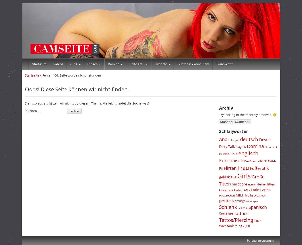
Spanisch (257, 207)
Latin (255, 189)
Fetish (272, 161)
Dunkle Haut (228, 154)
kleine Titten (265, 184)
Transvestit (224, 64)
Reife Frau (137, 64)
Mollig (249, 195)
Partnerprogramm (260, 240)
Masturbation (227, 195)
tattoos (241, 213)
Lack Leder (234, 190)
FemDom (250, 161)
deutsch (249, 139)
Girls (74, 64)
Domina (114, 64)
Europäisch (231, 160)
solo (245, 207)
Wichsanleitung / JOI (234, 225)
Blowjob (234, 140)
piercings (238, 201)
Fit (221, 168)
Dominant (271, 147)
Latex (246, 190)
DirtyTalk (241, 147)
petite (225, 201)
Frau (243, 167)
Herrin (252, 184)
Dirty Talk (227, 146)
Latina (265, 189)
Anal (224, 139)
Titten (257, 221)
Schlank (228, 207)
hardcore (239, 184)
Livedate (161, 64)
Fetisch (93, 64)
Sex (240, 207)
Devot (264, 139)
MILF (240, 195)
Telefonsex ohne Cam (193, 64)
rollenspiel (252, 201)
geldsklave (227, 177)
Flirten (230, 168)
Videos (58, 64)
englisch (248, 153)
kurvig (223, 190)
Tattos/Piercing (236, 220)
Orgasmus (260, 195)
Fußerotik (259, 168)
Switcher (226, 213)
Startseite (39, 64)
